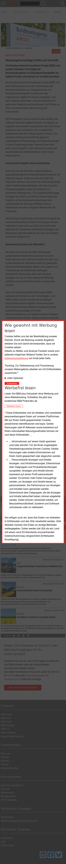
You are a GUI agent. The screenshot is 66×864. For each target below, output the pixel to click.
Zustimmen (12, 383)
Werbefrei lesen (14, 406)
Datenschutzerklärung (16, 358)
